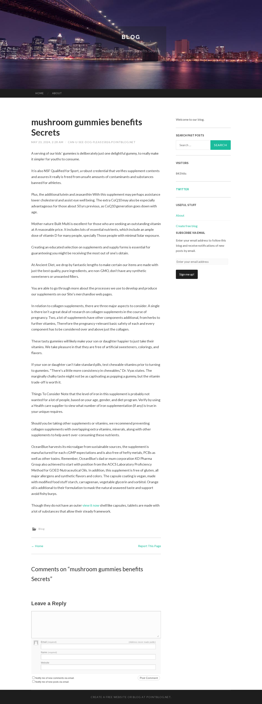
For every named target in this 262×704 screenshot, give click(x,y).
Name (49, 652)
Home (39, 93)
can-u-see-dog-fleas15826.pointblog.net (102, 142)
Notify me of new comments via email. (54, 678)
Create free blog (187, 226)
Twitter (182, 189)
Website (45, 662)
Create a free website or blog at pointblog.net (131, 697)
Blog (131, 37)
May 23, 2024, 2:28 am (47, 142)
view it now (90, 505)
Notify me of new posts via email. (52, 682)
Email (49, 642)
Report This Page (149, 546)
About (57, 93)
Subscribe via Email (190, 232)
